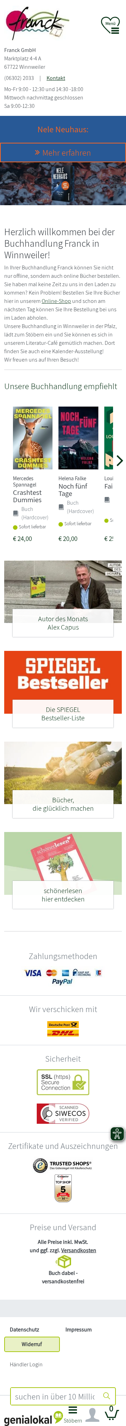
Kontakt (56, 78)
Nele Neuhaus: (63, 129)
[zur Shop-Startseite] (37, 22)
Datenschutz (24, 1329)
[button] (73, 1417)
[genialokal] (33, 1418)
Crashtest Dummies (27, 496)
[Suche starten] (106, 1396)
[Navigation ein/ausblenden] (92, 1415)
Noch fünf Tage (72, 489)
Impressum (78, 1329)
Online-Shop (56, 301)
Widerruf (32, 1344)
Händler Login (26, 1364)
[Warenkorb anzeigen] (112, 1417)
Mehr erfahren (66, 152)
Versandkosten (78, 1250)
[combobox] (55, 1396)
